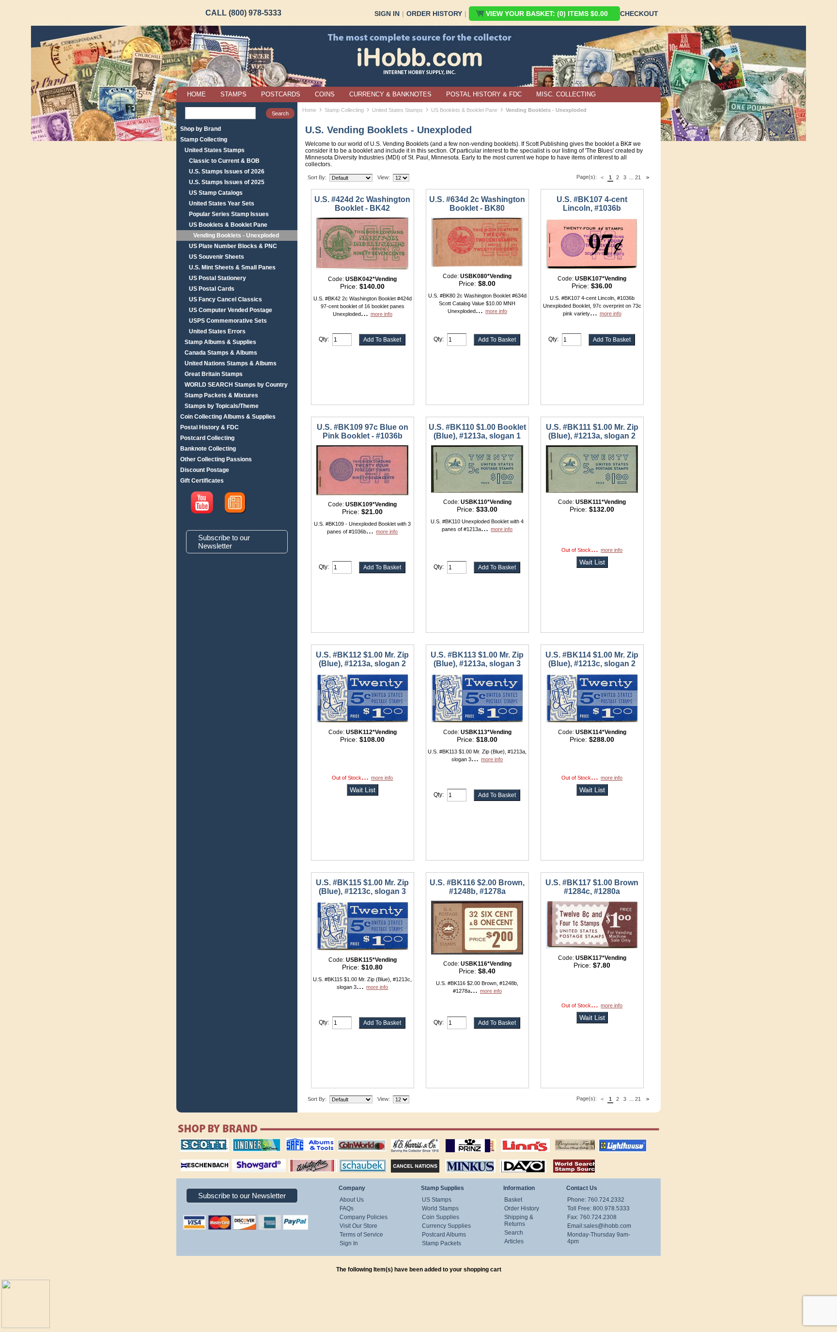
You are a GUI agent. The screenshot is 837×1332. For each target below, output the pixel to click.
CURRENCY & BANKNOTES (390, 94)
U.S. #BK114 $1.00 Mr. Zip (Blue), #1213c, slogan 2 (591, 659)
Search (513, 1232)
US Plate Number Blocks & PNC (233, 246)
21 (638, 177)
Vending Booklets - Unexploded (236, 235)
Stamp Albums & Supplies (220, 342)
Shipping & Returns (518, 1220)
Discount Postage (204, 470)
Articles (514, 1241)
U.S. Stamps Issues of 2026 (226, 171)
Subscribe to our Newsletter (224, 541)
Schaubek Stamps (357, 1158)
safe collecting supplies (300, 1142)
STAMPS (233, 94)
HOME (196, 94)
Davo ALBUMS (509, 1158)
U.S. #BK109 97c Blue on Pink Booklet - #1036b (362, 431)
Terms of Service (361, 1234)
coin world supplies (358, 1138)
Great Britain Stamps (214, 374)
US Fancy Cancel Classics (225, 299)
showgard (242, 1158)
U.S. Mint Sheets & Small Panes (232, 267)
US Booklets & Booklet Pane (228, 224)
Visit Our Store (358, 1225)
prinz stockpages (460, 1138)
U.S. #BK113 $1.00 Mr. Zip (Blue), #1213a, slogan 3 (477, 659)
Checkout (639, 13)
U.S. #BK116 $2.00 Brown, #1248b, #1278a (477, 886)
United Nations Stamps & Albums (231, 363)
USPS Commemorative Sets (228, 320)
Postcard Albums (444, 1234)
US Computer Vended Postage (230, 310)
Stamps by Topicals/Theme (222, 406)
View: (383, 177)
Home (309, 110)
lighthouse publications (611, 1142)
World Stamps (440, 1208)
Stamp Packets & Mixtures (221, 395)
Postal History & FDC (209, 427)
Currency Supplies (446, 1225)
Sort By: (317, 177)
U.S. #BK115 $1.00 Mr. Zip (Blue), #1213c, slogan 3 (362, 886)
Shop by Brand (200, 128)
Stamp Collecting (203, 139)
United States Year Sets (221, 203)
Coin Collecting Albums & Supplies (228, 416)
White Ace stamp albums (303, 1161)
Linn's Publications (515, 1138)
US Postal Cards (211, 288)
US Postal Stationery (217, 278)
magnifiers (190, 1158)
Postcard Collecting (207, 438)
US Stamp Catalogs (216, 192)
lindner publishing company (252, 1142)
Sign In (387, 13)
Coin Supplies (440, 1217)
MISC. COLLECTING (566, 94)
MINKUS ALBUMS (462, 1158)
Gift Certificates (202, 480)
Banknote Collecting (208, 448)
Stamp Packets (441, 1243)
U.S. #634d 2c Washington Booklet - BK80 (477, 203)
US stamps (556, 1138)
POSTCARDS (280, 94)
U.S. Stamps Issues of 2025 (226, 182)
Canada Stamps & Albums (221, 352)
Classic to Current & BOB (224, 160)
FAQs (347, 1208)
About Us (352, 1199)
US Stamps (436, 1199)
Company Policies (364, 1217)
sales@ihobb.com (607, 1225)
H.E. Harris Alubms (410, 1138)
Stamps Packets (407, 1158)
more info (381, 314)
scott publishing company (196, 1142)
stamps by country (566, 1158)
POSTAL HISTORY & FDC (484, 94)
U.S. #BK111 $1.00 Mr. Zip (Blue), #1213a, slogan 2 (592, 431)
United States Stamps (215, 150)
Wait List (592, 562)
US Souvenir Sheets (216, 256)
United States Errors (217, 331)
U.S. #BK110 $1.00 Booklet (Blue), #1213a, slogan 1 (477, 431)
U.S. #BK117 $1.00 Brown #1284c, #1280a (591, 886)
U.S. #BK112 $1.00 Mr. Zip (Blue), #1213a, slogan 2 (362, 659)
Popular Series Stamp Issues (229, 214)
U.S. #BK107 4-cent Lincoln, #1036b (592, 203)
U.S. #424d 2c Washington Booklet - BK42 (362, 203)
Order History (434, 13)
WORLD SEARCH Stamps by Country (236, 384)
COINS (325, 94)
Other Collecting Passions (216, 459)
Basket (513, 1199)
